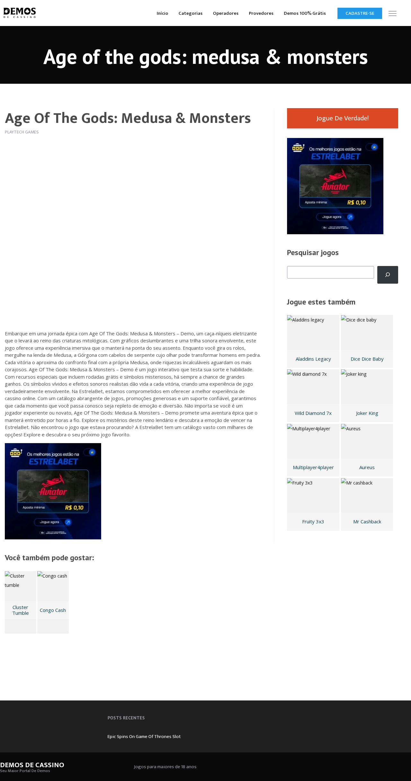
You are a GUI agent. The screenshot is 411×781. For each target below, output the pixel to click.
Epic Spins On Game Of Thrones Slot (144, 737)
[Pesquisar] (387, 275)
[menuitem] (162, 13)
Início (162, 13)
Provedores (261, 13)
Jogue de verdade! (343, 118)
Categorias (191, 13)
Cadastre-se (359, 13)
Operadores (226, 13)
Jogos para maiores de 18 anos (165, 767)
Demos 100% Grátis (305, 13)
